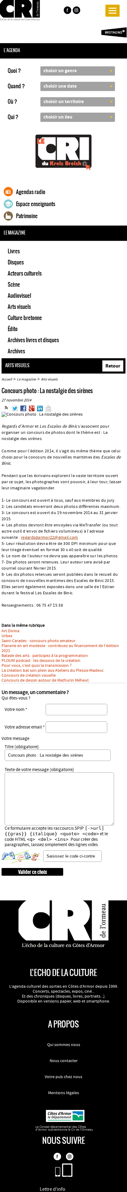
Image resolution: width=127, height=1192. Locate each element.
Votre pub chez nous (63, 1076)
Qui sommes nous (63, 1044)
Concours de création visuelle (29, 675)
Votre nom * (16, 709)
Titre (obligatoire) (22, 747)
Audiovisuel (19, 296)
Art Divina (10, 631)
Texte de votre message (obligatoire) (39, 769)
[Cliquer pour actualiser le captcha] (21, 856)
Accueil (7, 379)
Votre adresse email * (25, 727)
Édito (13, 329)
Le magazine (26, 379)
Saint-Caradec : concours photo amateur (39, 640)
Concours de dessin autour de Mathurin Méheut (45, 680)
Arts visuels (19, 307)
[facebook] (67, 11)
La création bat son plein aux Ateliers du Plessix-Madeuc (53, 670)
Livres (14, 251)
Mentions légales (63, 1092)
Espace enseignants (35, 204)
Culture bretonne (25, 318)
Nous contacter (64, 1060)
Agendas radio (30, 192)
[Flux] (6, 410)
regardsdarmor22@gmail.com (49, 537)
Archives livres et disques (33, 340)
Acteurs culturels (25, 273)
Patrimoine (27, 216)
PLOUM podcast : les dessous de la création (41, 660)
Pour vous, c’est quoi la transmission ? (37, 665)
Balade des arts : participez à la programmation (45, 655)
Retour (112, 366)
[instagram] (77, 11)
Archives (16, 351)
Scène (14, 284)
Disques (16, 262)
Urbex (7, 635)
